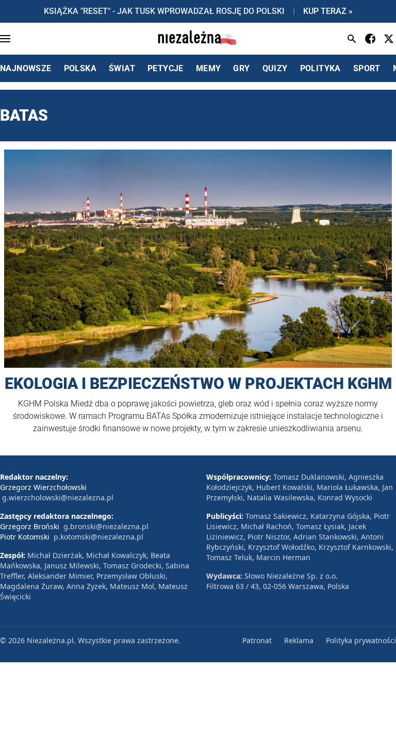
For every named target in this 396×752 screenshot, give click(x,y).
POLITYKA (320, 68)
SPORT (367, 68)
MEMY (208, 68)
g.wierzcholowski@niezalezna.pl (57, 497)
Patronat (257, 640)
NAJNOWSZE (26, 68)
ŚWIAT (122, 68)
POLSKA (80, 68)
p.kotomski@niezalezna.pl (98, 537)
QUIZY (275, 68)
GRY (241, 68)
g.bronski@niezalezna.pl (105, 526)
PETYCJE (165, 68)
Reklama (299, 640)
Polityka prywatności (361, 640)
